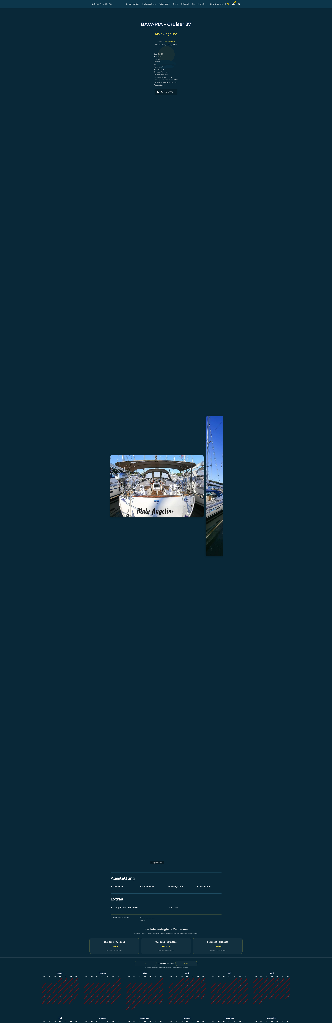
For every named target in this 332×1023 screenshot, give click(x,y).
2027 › (186, 963)
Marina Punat (169, 41)
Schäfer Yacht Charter (102, 4)
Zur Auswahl (167, 92)
